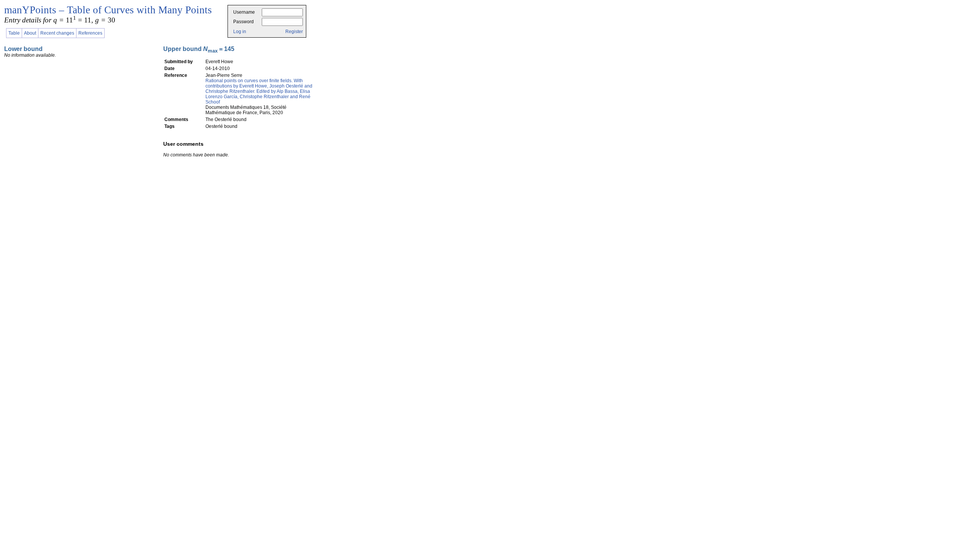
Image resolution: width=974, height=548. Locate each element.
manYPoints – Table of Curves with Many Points (108, 10)
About (30, 33)
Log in (239, 31)
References (90, 33)
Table (14, 33)
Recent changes (57, 33)
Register (294, 31)
